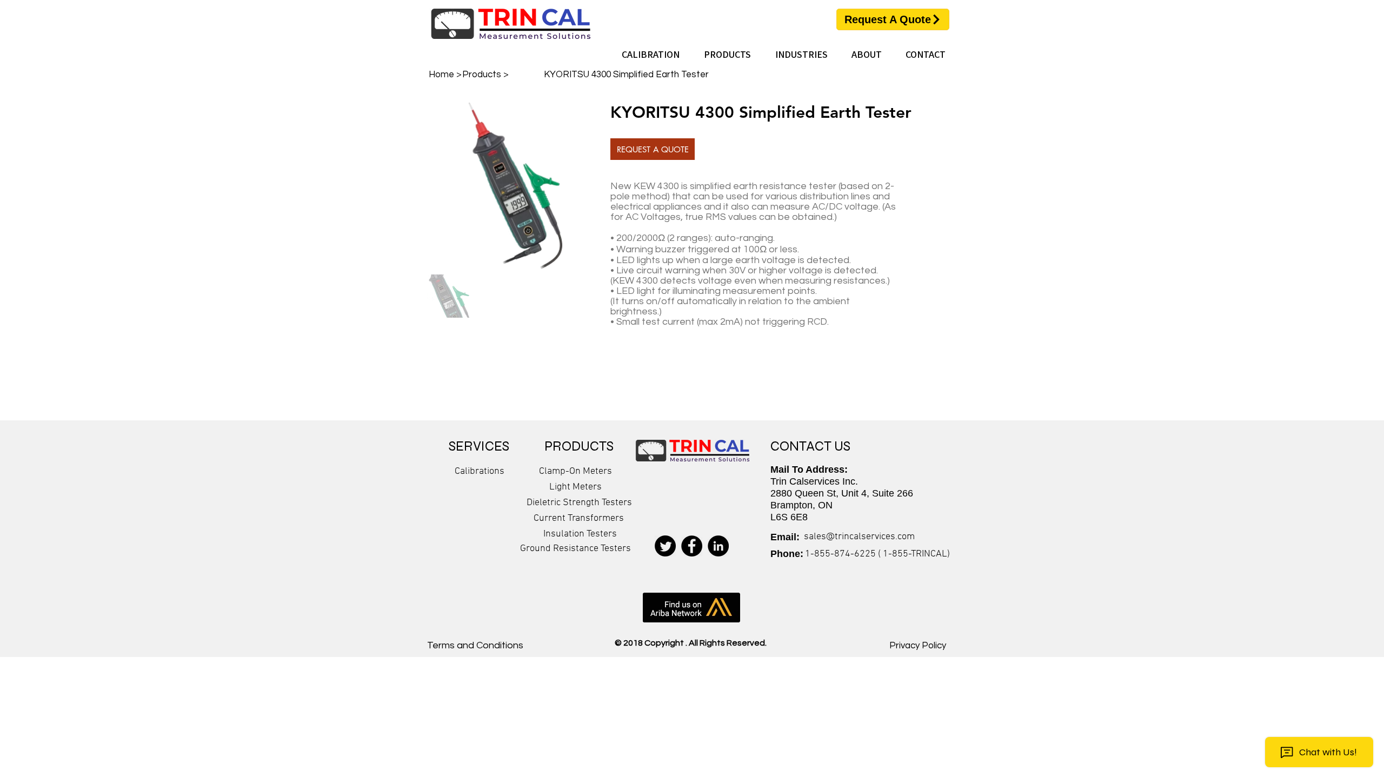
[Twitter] (665, 545)
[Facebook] (691, 545)
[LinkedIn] (718, 545)
